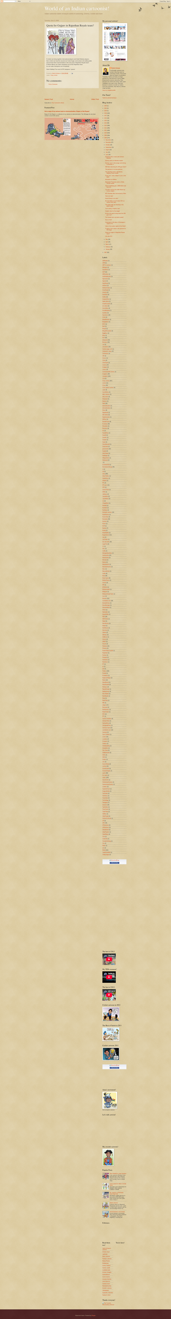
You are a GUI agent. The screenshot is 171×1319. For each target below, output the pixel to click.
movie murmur (106, 1276)
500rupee (104, 267)
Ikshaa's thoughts (107, 1272)
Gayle (103, 442)
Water (103, 845)
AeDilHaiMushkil (106, 276)
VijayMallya (105, 834)
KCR (103, 526)
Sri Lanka (104, 775)
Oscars (104, 643)
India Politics (105, 476)
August (108, 149)
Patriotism (105, 662)
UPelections (105, 825)
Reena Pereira (106, 1261)
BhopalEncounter (106, 331)
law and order (105, 541)
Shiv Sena (105, 750)
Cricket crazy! (106, 1252)
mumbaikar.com (106, 600)
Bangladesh (105, 321)
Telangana (105, 802)
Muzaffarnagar (106, 605)
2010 (105, 133)
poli (103, 668)
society (104, 766)
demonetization (106, 408)
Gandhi (104, 435)
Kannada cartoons (107, 512)
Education (105, 426)
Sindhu (104, 759)
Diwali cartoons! (114, 1202)
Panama (104, 648)
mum (103, 596)
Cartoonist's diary (106, 351)
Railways (104, 687)
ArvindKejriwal (106, 310)
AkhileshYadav (106, 287)
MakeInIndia (105, 557)
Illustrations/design (107, 467)
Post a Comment (53, 84)
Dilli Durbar (105, 414)
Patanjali (104, 657)
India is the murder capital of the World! (115, 226)
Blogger (93, 1315)
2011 (105, 130)
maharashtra (105, 555)
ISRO (103, 491)
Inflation (104, 480)
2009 (105, 135)
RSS (103, 714)
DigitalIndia (105, 412)
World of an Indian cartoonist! (77, 8)
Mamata (104, 560)
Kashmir (104, 521)
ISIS (103, 487)
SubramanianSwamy (107, 784)
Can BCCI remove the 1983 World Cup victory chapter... (115, 190)
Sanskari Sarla (106, 727)
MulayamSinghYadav (107, 594)
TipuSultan (105, 807)
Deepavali (104, 399)
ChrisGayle (105, 362)
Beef (103, 326)
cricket (104, 383)
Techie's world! (106, 1267)
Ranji (103, 698)
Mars (103, 569)
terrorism (104, 804)
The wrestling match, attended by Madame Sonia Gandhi (113, 172)
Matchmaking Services (108, 1304)
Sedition (104, 743)
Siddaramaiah (105, 752)
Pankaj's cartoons (107, 1258)
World (103, 850)
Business (104, 342)
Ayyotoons (105, 315)
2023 (105, 108)
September (109, 147)
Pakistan (104, 646)
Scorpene (104, 741)
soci (103, 761)
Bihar (103, 335)
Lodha (104, 551)
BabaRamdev (105, 319)
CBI (103, 355)
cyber (103, 389)
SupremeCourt (106, 789)
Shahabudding (106, 745)
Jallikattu (104, 494)
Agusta (104, 281)
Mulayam (104, 591)
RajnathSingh (105, 689)
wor (103, 848)
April (107, 242)
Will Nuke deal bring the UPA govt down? (115, 166)
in (102, 469)
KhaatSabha (105, 532)
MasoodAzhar (106, 571)
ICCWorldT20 (105, 464)
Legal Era (104, 544)
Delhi (103, 403)
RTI (103, 716)
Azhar (103, 317)
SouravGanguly (106, 770)
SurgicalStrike (106, 791)
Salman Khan (105, 720)
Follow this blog (114, 862)
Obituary (104, 634)
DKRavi (104, 419)
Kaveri (104, 523)
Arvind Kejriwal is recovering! (117, 1211)
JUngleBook (105, 503)
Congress (104, 374)
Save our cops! (109, 196)
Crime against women (108, 387)
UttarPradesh (105, 832)
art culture (105, 306)
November (108, 142)
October (108, 144)
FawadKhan (105, 433)
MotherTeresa (105, 580)
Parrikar (104, 655)
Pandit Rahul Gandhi (107, 650)
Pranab (104, 673)
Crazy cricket (53, 75)
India (103, 473)
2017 (105, 115)
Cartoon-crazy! (106, 1283)
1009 (103, 262)
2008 (105, 137)
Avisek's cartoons (107, 1288)
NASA (104, 609)
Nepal (103, 621)
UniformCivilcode (106, 818)
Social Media (105, 764)
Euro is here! (108, 219)
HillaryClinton (105, 458)
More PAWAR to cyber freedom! (118, 1173)
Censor (104, 358)
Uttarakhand (105, 829)
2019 (105, 110)
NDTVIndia (105, 619)
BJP (103, 337)
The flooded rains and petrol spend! (114, 217)
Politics (104, 671)
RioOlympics (105, 709)
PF (103, 664)
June (107, 154)
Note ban (104, 630)
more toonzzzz (106, 1281)
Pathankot (105, 659)
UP (103, 820)
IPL (103, 482)
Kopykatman (105, 535)
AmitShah (104, 294)
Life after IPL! (108, 236)
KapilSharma (105, 514)
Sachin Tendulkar (106, 718)
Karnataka (105, 519)
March (107, 244)
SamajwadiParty (106, 725)
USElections (105, 827)
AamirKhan (105, 269)
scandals (104, 739)
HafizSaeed (105, 453)
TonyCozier (105, 809)
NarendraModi (106, 607)
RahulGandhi (105, 684)
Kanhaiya (104, 510)
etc (103, 430)
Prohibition (105, 675)
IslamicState (105, 489)
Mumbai (104, 598)
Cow (103, 378)
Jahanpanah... (106, 1290)
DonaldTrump (105, 421)
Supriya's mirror (106, 1295)
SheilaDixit (105, 748)
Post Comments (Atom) (58, 102)
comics (104, 369)
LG (103, 546)
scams (104, 736)
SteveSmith (105, 780)
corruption (104, 376)
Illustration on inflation (111, 179)
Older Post (95, 99)
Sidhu (103, 755)
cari (103, 344)
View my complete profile (108, 90)
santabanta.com (106, 730)
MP (103, 584)
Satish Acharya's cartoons (106, 1249)
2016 (105, 118)
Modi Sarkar (105, 578)
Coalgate (104, 367)
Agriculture (105, 278)
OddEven (104, 637)
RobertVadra (105, 711)
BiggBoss (104, 333)
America (104, 292)
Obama (104, 632)
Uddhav (104, 813)
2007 (105, 252)
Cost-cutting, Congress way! (112, 208)
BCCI (103, 324)
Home (72, 99)
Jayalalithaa (105, 498)
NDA (103, 616)
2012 (105, 128)
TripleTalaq (105, 811)
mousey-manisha (106, 1279)
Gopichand (105, 446)
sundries (104, 786)
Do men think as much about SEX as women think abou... (115, 201)
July (107, 152)
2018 (105, 113)
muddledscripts (106, 1270)
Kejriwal (104, 528)
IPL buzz (104, 485)
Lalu (103, 537)
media (104, 573)
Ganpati (104, 439)
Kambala (104, 507)
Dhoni (103, 410)
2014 (105, 123)
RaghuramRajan (106, 677)
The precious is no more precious (113, 169)
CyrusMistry (105, 392)
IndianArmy (105, 478)
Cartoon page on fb (107, 349)
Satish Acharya (116, 68)
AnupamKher (105, 299)
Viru (103, 843)
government (105, 448)
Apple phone (105, 301)
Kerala (104, 530)
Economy (104, 423)
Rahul (103, 680)
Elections (104, 428)
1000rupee (105, 260)
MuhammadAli (106, 589)
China (103, 360)
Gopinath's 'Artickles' (107, 1292)
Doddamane (105, 1263)
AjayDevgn (105, 283)
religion (104, 705)
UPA (103, 823)
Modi (103, 575)
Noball (104, 625)
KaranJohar (105, 516)
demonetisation (106, 405)
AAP (103, 272)
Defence (104, 401)
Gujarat (104, 451)
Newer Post (49, 99)
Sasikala (104, 732)
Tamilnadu (105, 793)
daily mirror (105, 396)
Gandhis (104, 437)
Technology (105, 800)
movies (104, 582)
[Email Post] (72, 73)
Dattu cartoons (106, 1256)
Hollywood (105, 460)
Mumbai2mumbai (106, 1286)
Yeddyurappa (105, 854)
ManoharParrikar (106, 566)
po (103, 666)
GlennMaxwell (106, 444)
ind (103, 471)
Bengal (104, 328)
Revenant (104, 707)
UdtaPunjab (105, 816)
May (107, 239)
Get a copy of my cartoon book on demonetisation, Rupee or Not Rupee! (67, 111)
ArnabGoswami (106, 303)
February (108, 246)
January (108, 249)
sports (104, 773)
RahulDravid (105, 682)
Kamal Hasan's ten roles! (111, 198)
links (103, 548)
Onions (104, 639)
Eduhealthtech (106, 1274)
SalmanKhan (105, 723)
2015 (105, 120)
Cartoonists (105, 353)
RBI (103, 702)
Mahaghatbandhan (107, 553)
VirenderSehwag (106, 841)
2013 (105, 125)
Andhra (104, 297)
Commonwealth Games (108, 371)
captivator (104, 1254)
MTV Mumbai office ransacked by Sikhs (115, 193)
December (108, 140)
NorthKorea (105, 628)
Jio (103, 501)
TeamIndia (105, 798)
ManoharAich (105, 564)
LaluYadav (105, 539)
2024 (105, 105)
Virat (103, 836)
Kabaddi (104, 505)
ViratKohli (104, 838)
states (104, 777)
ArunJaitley (105, 308)
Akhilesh (104, 285)
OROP (104, 641)
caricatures (105, 346)
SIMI (103, 757)
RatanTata (105, 700)
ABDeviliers (105, 274)
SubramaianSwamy (107, 782)
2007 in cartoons (106, 265)
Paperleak (105, 652)
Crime (103, 385)
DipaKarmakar (106, 417)
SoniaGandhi (105, 768)
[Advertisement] (72, 93)
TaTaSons (105, 795)
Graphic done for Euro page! (112, 211)
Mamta (104, 562)
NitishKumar (105, 623)
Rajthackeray (105, 691)
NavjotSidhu (105, 614)
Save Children (106, 734)
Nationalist (105, 612)
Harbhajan (105, 455)
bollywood (104, 340)
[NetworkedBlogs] (114, 860)
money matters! (106, 1265)
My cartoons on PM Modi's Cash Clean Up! (117, 1193)
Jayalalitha (105, 496)
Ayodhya (104, 312)
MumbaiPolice (106, 603)
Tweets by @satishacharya (109, 97)
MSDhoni (104, 587)
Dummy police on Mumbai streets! (114, 160)
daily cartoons (106, 394)
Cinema (104, 365)
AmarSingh (105, 290)
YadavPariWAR (106, 852)
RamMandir (105, 696)
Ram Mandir (105, 693)
